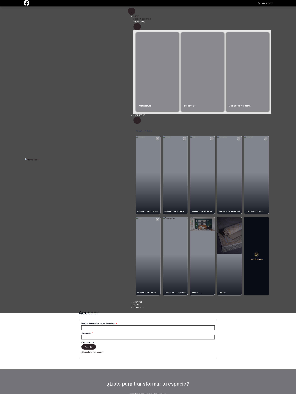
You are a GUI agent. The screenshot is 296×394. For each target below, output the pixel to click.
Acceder (88, 347)
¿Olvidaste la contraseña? (92, 352)
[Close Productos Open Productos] (137, 120)
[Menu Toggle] (131, 11)
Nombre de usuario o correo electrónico (103, 323)
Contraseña (91, 332)
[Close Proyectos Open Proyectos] (137, 26)
